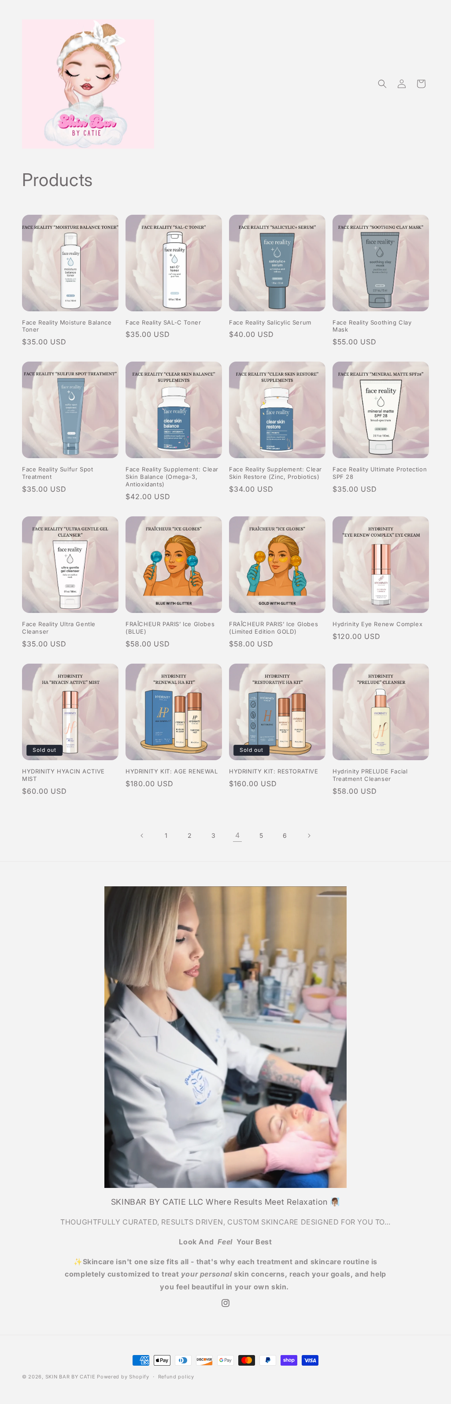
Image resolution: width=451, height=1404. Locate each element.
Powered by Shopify (123, 1377)
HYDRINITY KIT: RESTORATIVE (273, 771)
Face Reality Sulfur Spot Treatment (57, 473)
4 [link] (237, 835)
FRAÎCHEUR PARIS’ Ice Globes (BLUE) (170, 627)
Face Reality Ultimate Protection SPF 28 (380, 473)
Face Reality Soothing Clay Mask (372, 326)
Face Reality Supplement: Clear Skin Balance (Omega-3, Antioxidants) (172, 477)
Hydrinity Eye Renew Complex (377, 623)
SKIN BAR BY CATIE (70, 1377)
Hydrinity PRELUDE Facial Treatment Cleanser (370, 775)
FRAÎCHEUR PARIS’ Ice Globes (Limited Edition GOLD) (273, 627)
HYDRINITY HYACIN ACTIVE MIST (63, 775)
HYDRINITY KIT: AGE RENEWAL (172, 771)
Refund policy (176, 1377)
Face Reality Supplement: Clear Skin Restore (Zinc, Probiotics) (275, 473)
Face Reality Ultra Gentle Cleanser (59, 627)
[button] (382, 83)
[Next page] (308, 835)
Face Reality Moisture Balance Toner (66, 326)
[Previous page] (142, 835)
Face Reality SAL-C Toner (163, 322)
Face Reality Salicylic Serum (270, 322)
